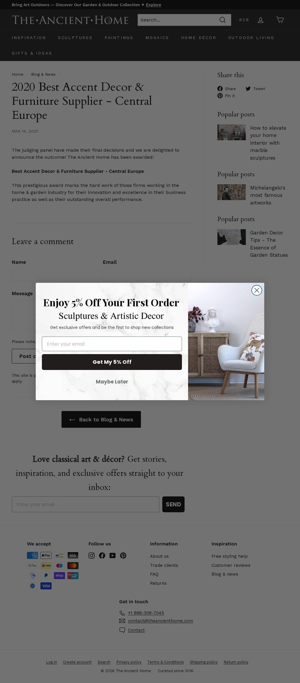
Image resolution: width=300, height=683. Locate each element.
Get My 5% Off (112, 362)
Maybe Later (112, 381)
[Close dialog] (257, 290)
